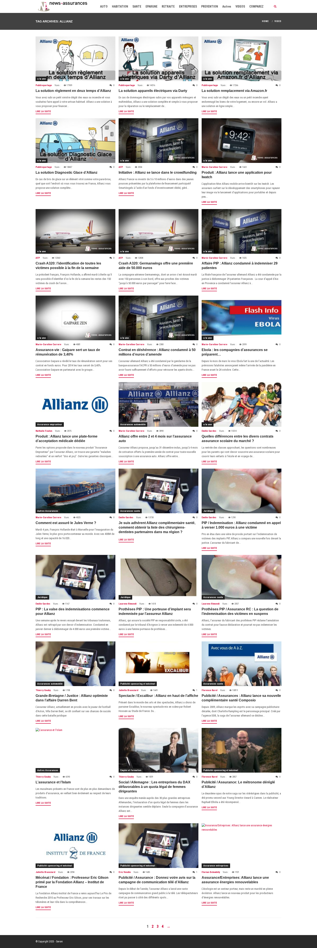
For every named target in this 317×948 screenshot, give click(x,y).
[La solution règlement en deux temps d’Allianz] (75, 58)
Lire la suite (43, 111)
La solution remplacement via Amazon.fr (234, 91)
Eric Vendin (125, 872)
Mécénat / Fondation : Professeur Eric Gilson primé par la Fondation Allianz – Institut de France (72, 882)
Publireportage (44, 85)
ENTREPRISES (188, 6)
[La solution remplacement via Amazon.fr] (241, 58)
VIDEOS (240, 6)
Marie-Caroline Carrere (214, 167)
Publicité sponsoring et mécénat (137, 683)
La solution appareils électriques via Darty (153, 91)
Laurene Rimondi (128, 603)
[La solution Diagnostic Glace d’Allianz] (75, 140)
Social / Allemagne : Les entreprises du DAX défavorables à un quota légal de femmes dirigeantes (154, 786)
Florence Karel (209, 690)
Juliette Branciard (128, 690)
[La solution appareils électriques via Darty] (158, 58)
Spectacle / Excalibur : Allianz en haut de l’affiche (158, 696)
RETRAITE (168, 6)
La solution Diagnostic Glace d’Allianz (66, 172)
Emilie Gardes (209, 431)
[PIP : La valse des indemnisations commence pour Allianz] (75, 577)
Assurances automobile (133, 424)
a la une (41, 78)
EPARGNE (151, 6)
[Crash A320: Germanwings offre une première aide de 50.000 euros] (158, 231)
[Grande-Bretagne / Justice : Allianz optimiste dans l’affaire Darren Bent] (75, 663)
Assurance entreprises (215, 865)
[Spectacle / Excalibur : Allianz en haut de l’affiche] (158, 663)
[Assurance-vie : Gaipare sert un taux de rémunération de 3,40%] (75, 318)
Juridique (208, 511)
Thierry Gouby (43, 690)
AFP (121, 167)
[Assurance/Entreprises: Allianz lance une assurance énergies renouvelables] (241, 845)
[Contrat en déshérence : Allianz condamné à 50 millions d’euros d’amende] (158, 318)
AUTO (104, 6)
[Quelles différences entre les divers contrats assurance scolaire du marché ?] (241, 404)
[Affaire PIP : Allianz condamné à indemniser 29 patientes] (241, 231)
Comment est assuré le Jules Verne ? (66, 523)
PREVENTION (209, 6)
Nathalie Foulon (44, 431)
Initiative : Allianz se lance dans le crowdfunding (158, 172)
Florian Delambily (211, 872)
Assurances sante (130, 511)
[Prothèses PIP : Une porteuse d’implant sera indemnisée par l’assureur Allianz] (158, 577)
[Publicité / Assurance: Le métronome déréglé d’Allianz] (241, 750)
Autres (226, 6)
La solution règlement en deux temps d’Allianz (73, 91)
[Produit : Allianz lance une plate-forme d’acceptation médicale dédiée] (75, 404)
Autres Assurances (47, 511)
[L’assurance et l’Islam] (75, 750)
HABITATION (120, 6)
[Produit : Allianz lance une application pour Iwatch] (241, 140)
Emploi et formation (130, 770)
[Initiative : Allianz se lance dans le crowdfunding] (158, 140)
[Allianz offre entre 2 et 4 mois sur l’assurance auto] (158, 404)
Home (265, 21)
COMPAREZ (256, 6)
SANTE (136, 6)
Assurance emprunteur (49, 424)
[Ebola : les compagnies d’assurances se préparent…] (241, 318)
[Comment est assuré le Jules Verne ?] (75, 491)
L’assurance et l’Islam (53, 782)
